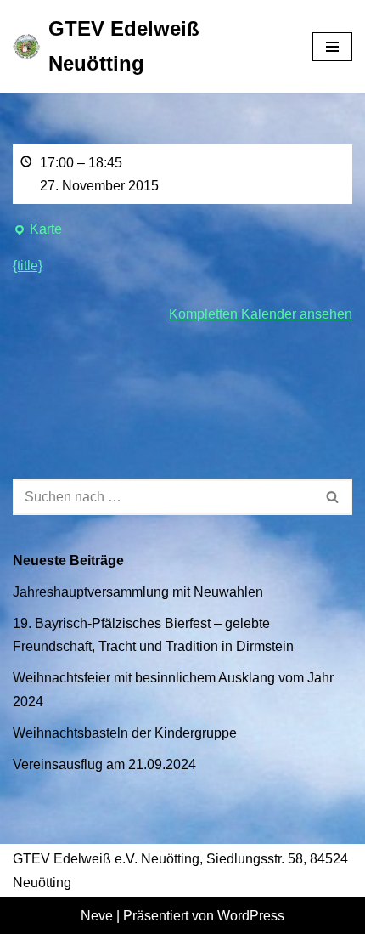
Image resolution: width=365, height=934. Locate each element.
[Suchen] (333, 497)
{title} (27, 265)
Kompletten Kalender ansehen (260, 314)
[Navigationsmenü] (332, 46)
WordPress (250, 916)
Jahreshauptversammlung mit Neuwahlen (138, 592)
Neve (97, 916)
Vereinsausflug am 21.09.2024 (104, 764)
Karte (37, 231)
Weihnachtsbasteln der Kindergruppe (125, 733)
